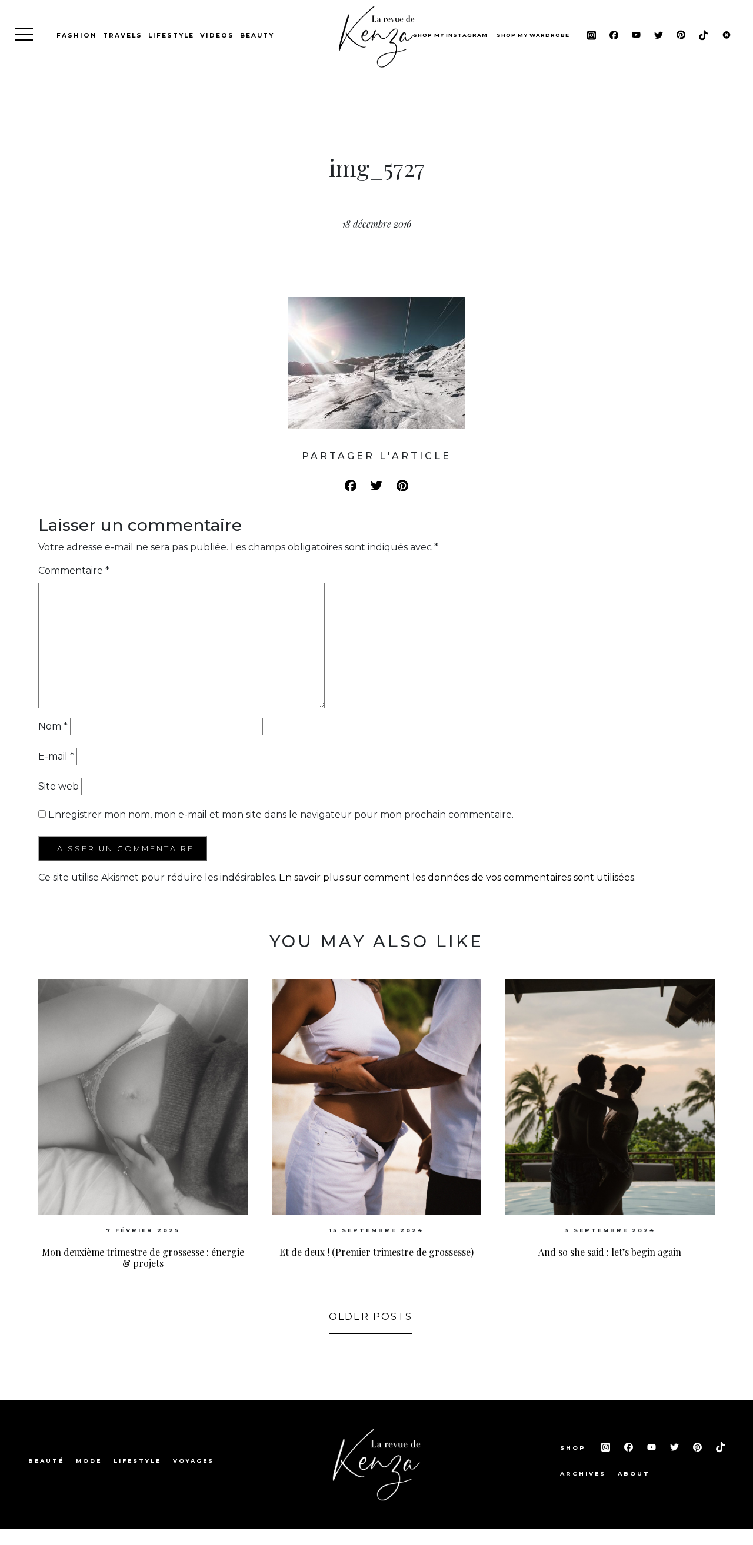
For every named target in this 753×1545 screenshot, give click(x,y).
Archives (583, 1473)
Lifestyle (171, 35)
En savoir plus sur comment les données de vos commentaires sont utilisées (456, 877)
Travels (122, 35)
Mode (89, 1460)
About (634, 1473)
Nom (53, 726)
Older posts (370, 1316)
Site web (58, 786)
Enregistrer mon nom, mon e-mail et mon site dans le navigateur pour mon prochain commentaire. (281, 814)
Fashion (76, 35)
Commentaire (73, 570)
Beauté (46, 1460)
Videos (217, 35)
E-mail (56, 756)
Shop (574, 1447)
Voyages (193, 1460)
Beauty (257, 35)
